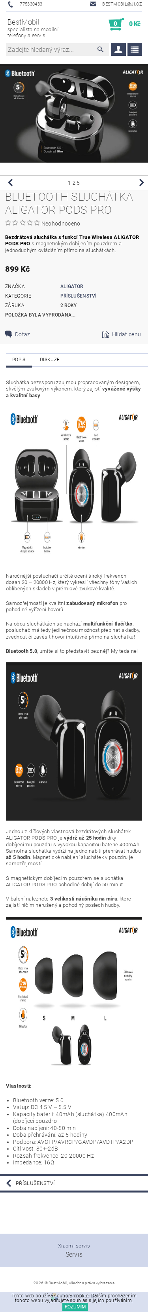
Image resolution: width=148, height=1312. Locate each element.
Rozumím (75, 1307)
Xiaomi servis (74, 1245)
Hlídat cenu (126, 334)
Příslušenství (78, 296)
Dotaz (22, 334)
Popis (19, 359)
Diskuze (50, 359)
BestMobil (32, 28)
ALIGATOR (71, 286)
